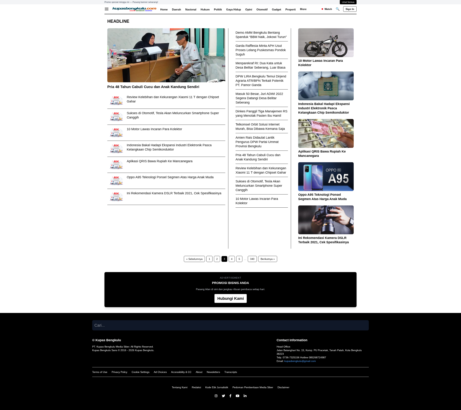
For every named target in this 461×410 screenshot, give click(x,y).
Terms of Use (99, 372)
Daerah (176, 9)
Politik (218, 9)
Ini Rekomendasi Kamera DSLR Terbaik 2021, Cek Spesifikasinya (174, 193)
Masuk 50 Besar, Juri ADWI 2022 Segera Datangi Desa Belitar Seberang (259, 98)
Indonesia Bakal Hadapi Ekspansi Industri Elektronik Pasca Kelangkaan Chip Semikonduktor (324, 108)
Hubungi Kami (230, 298)
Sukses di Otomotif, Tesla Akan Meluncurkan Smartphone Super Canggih (259, 186)
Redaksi (196, 387)
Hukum (205, 9)
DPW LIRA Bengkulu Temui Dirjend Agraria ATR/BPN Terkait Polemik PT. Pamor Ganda (261, 81)
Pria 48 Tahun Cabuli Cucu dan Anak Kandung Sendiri (153, 87)
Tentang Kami (179, 387)
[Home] (134, 9)
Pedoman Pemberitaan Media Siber (252, 387)
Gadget (276, 9)
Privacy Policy (119, 372)
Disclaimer (283, 387)
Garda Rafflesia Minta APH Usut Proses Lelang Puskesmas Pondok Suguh (261, 50)
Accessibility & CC (181, 372)
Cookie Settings (140, 372)
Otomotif (262, 9)
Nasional (190, 9)
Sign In (350, 9)
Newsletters (213, 372)
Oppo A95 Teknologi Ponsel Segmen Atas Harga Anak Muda (170, 177)
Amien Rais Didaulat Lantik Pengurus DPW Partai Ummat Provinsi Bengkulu (257, 142)
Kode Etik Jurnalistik (216, 387)
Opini (248, 9)
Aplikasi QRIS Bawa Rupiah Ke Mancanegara (160, 161)
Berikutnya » (268, 258)
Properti (290, 9)
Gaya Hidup (233, 9)
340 (252, 258)
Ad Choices (160, 372)
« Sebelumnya (194, 258)
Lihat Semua (348, 2)
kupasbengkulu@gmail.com (300, 361)
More (303, 9)
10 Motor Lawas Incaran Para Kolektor (154, 129)
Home (164, 9)
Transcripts (230, 372)
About (199, 372)
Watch (328, 9)
